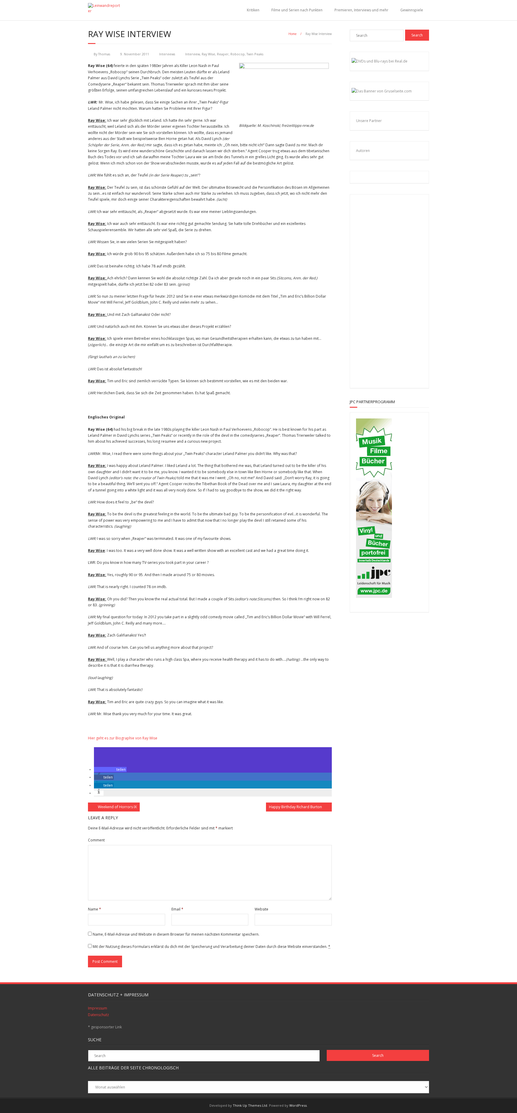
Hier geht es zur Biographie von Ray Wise (122, 738)
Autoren (363, 150)
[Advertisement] (395, 290)
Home (292, 34)
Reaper (223, 54)
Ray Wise (208, 54)
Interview (192, 54)
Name (94, 909)
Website (261, 909)
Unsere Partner (369, 120)
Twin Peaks (255, 54)
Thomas (104, 54)
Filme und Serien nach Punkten (297, 10)
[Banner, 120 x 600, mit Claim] (374, 596)
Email (177, 909)
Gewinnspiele (411, 10)
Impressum (97, 1008)
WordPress (298, 1105)
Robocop (237, 54)
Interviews (167, 54)
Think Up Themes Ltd (250, 1105)
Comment (96, 840)
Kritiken (253, 10)
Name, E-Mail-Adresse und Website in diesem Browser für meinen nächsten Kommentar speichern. (176, 934)
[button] (110, 769)
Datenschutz (98, 1014)
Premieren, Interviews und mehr (361, 10)
